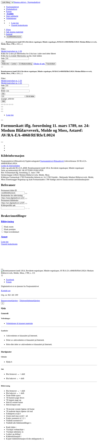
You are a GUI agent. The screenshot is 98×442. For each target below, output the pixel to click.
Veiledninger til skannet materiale (19, 323)
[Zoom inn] (2, 104)
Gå (3, 61)
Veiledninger (11, 18)
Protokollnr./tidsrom (32, 177)
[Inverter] (10, 104)
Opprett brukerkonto (19, 25)
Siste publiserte (12, 16)
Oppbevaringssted (32, 161)
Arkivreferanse (70, 161)
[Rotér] (7, 104)
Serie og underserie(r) (9, 170)
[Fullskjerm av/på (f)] (2, 106)
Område (54, 177)
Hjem (8, 30)
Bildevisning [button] (7, 221)
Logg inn (15, 23)
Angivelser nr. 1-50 (14, 51)
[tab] (49, 221)
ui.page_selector (7, 99)
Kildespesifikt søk (8, 205)
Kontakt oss (5, 291)
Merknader (63, 177)
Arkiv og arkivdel (8, 168)
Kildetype (5, 177)
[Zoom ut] (5, 104)
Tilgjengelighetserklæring (29, 301)
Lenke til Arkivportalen (10, 166)
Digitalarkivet (11, 9)
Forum (8, 11)
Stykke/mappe (7, 175)
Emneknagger (11, 179)
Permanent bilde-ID (9, 190)
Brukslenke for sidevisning (12, 195)
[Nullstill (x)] (12, 104)
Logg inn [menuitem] (10, 115)
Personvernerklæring (9, 301)
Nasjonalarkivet (12, 7)
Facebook (10, 280)
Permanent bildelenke (9, 200)
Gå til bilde (30, 96)
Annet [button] (4, 236)
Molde (3, 51)
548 (3, 101)
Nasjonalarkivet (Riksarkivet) (13, 161)
